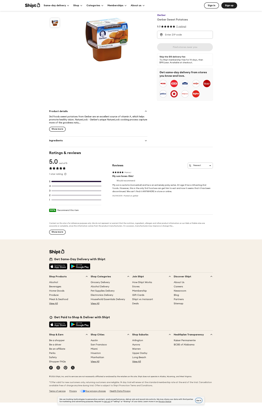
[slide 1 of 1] (54, 22)
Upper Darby (139, 353)
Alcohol (53, 282)
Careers (178, 286)
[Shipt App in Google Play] (80, 266)
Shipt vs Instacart (142, 299)
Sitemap (178, 303)
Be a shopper (57, 340)
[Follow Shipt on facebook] (51, 368)
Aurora (136, 344)
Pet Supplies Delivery (103, 291)
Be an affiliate (57, 349)
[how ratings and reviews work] (65, 174)
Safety (53, 357)
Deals (135, 303)
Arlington (137, 340)
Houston (96, 353)
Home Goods (56, 291)
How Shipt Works (142, 282)
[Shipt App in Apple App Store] (58, 266)
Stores (136, 286)
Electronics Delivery (102, 295)
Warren (136, 349)
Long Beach (139, 357)
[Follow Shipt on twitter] (73, 368)
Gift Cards (138, 295)
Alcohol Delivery (100, 286)
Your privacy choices (95, 391)
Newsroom (180, 291)
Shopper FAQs (57, 361)
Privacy (73, 391)
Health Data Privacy (120, 391)
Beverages (55, 286)
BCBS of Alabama (184, 344)
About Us (179, 282)
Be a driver (55, 344)
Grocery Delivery (100, 282)
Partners (179, 299)
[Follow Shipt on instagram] (58, 368)
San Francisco (99, 344)
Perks (52, 353)
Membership (139, 291)
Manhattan (97, 357)
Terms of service (57, 391)
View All (53, 303)
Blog (176, 295)
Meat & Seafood (58, 299)
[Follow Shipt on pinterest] (65, 368)
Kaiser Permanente (185, 340)
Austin (94, 340)
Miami (94, 349)
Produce (54, 295)
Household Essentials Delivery (108, 299)
